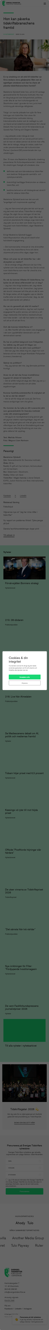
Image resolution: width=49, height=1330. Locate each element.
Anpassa (24, 683)
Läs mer (25, 670)
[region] (24, 665)
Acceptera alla (24, 677)
